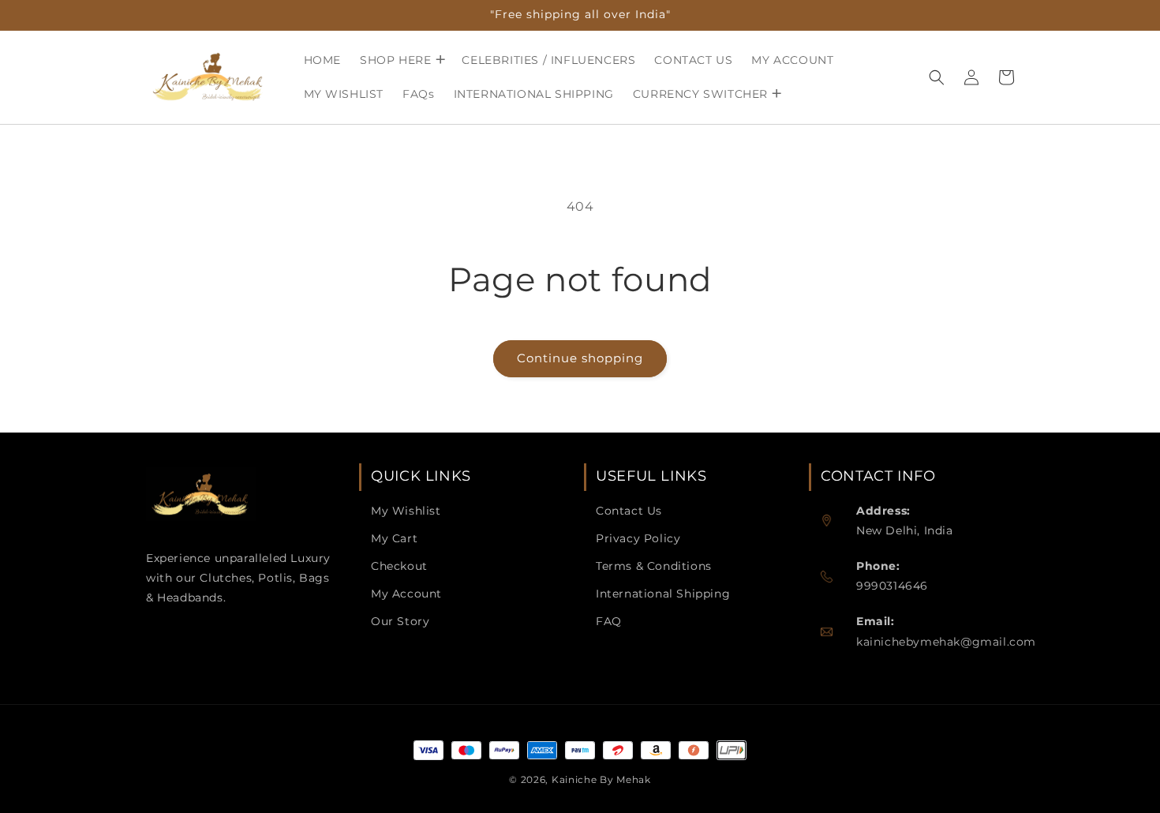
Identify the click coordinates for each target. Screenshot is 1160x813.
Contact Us (629, 511)
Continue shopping (580, 357)
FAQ (609, 621)
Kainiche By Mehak (601, 779)
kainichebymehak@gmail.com (946, 642)
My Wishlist (406, 511)
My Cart (394, 538)
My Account (406, 593)
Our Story (400, 621)
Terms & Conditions (654, 566)
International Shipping (663, 593)
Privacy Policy (638, 538)
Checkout (399, 566)
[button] (401, 60)
